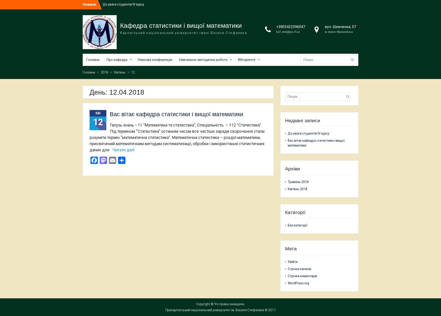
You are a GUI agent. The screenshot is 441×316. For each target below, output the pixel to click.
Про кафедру (116, 60)
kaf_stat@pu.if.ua (288, 32)
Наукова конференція (155, 60)
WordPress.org (298, 283)
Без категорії (297, 225)
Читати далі (124, 149)
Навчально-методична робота (203, 60)
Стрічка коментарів (302, 276)
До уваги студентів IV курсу (123, 4)
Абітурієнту (246, 60)
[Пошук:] (330, 60)
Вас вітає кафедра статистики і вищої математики (176, 114)
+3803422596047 (290, 27)
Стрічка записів (299, 269)
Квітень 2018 (297, 189)
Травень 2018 (298, 182)
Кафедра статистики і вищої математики (181, 25)
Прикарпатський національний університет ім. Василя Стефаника (214, 310)
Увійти (293, 262)
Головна (92, 60)
